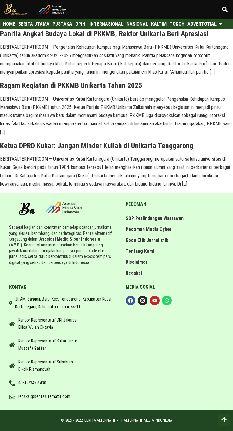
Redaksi (134, 273)
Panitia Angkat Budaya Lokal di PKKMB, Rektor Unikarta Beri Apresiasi (104, 34)
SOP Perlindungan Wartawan (155, 218)
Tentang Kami (140, 251)
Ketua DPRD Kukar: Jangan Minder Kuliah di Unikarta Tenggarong (96, 145)
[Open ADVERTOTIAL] (220, 24)
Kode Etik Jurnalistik (147, 240)
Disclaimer (136, 262)
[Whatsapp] (167, 300)
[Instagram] (142, 300)
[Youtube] (155, 300)
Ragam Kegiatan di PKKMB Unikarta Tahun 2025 (71, 85)
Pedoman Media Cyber (149, 229)
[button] (225, 9)
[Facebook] (130, 300)
